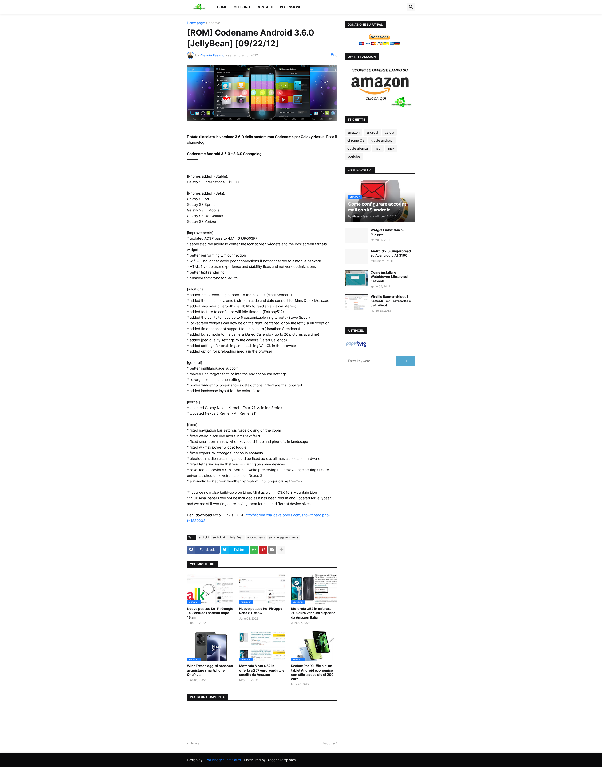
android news (256, 537)
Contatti (265, 7)
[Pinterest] (263, 550)
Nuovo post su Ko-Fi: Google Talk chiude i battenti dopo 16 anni (210, 613)
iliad (378, 148)
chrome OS (355, 140)
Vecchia (329, 743)
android (214, 23)
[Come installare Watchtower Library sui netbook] (356, 278)
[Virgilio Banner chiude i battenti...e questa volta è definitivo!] (356, 302)
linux (391, 148)
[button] (411, 7)
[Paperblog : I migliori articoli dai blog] (356, 347)
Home (222, 7)
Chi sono (242, 7)
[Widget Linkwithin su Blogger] (356, 235)
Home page (196, 23)
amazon (353, 132)
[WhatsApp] (254, 550)
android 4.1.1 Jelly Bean (228, 537)
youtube (353, 156)
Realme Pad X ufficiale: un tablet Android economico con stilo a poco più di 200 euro (312, 672)
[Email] (272, 550)
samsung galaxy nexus (283, 537)
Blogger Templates (281, 760)
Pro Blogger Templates (223, 760)
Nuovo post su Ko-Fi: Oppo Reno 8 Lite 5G (260, 611)
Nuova (195, 743)
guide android (382, 140)
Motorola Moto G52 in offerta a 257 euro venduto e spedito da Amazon (261, 670)
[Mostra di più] (281, 550)
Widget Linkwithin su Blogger (388, 232)
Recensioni (290, 7)
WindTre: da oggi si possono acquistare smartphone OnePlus (210, 670)
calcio (389, 132)
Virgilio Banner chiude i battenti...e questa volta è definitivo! (391, 300)
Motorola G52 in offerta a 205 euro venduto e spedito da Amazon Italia (313, 613)
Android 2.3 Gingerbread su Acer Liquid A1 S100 (391, 253)
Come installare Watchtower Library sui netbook (389, 276)
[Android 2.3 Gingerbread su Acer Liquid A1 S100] (356, 256)
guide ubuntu (357, 148)
